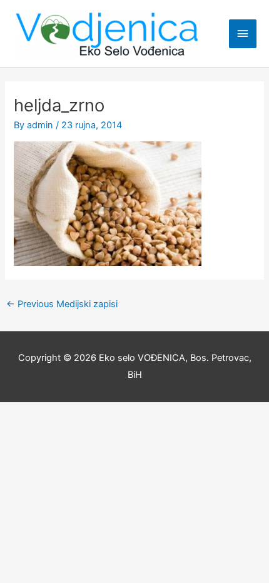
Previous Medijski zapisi (62, 304)
